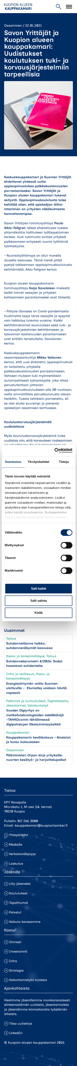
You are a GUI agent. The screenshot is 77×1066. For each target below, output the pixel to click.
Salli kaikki (38, 588)
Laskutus (16, 863)
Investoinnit (18, 951)
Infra (13, 961)
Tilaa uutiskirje (20, 1023)
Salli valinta (38, 600)
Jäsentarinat (16, 705)
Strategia (16, 970)
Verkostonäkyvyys (22, 854)
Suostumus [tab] (13, 461)
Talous (11, 638)
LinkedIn (15, 1033)
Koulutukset (18, 893)
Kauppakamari (17, 732)
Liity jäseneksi (20, 884)
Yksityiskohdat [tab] (38, 461)
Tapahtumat (18, 903)
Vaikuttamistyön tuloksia (28, 980)
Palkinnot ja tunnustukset (26, 701)
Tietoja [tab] (64, 461)
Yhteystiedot (18, 835)
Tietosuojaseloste (17, 1050)
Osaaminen (13, 25)
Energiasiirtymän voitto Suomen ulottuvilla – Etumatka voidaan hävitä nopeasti (36, 688)
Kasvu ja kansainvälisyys (25, 656)
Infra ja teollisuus (20, 674)
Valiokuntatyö (38, 705)
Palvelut (15, 912)
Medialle (15, 844)
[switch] (66, 545)
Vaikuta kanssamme (24, 922)
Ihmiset (15, 942)
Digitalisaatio (57, 701)
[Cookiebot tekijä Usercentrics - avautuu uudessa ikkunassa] (54, 450)
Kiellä (38, 612)
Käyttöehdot (13, 1057)
